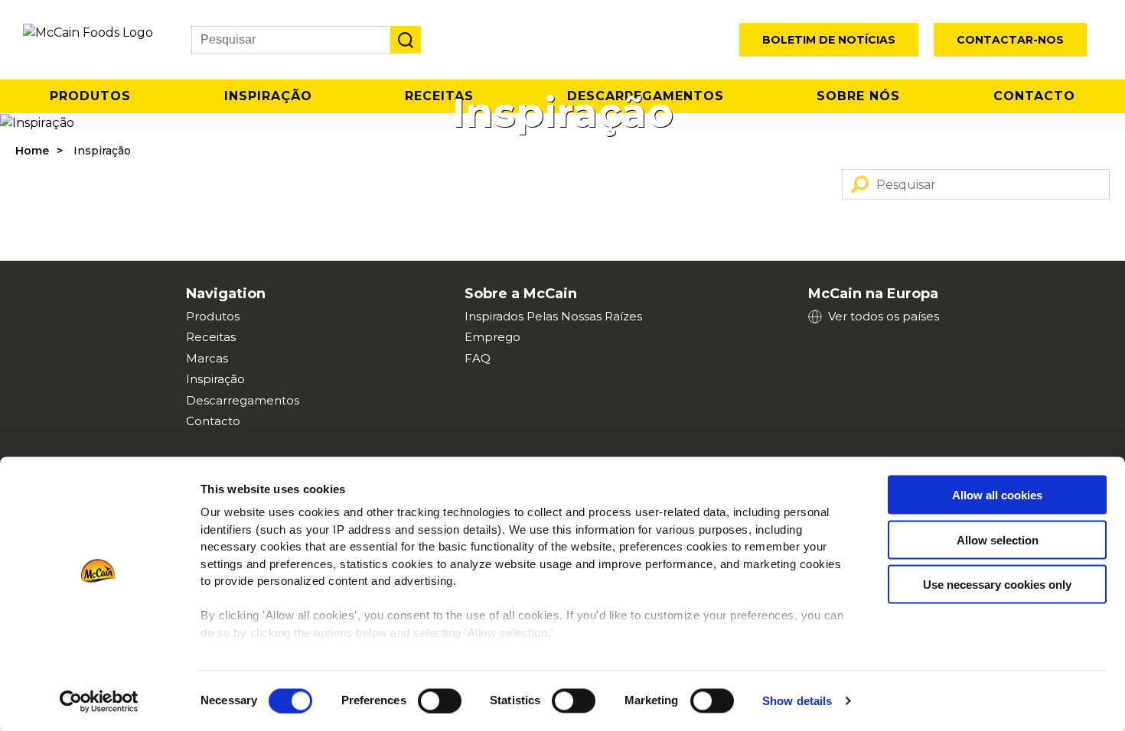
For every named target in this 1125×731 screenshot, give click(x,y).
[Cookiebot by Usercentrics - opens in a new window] (99, 701)
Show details (797, 700)
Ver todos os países (883, 316)
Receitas (211, 337)
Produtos (90, 96)
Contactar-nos (1010, 40)
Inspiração (215, 379)
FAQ (478, 358)
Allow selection (998, 539)
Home (32, 151)
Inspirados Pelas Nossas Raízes (553, 316)
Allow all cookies (997, 495)
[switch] (439, 700)
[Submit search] (405, 40)
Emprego (492, 337)
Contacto (1034, 96)
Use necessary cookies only (997, 584)
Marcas (207, 358)
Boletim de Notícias (828, 40)
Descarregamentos (242, 400)
